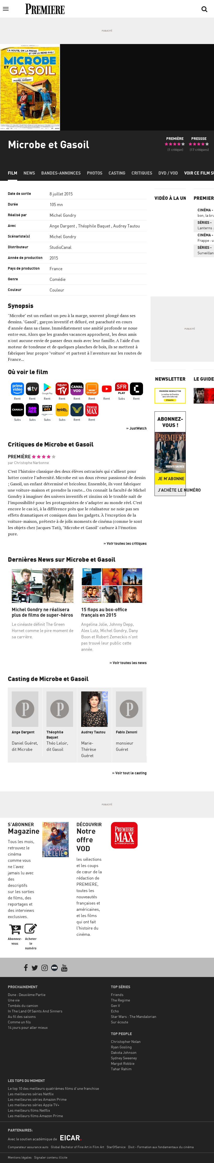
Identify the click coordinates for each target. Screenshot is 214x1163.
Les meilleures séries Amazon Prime (37, 1099)
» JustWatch (136, 428)
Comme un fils (19, 1022)
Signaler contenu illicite (50, 1157)
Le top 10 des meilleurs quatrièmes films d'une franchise (53, 1088)
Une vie (14, 1000)
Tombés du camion (23, 1005)
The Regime (120, 1000)
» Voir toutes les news (128, 662)
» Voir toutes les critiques (125, 543)
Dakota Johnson (123, 1052)
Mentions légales (20, 1157)
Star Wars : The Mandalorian (133, 1016)
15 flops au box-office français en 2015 (104, 612)
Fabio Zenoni (126, 732)
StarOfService (116, 1147)
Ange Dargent (62, 225)
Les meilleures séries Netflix (31, 1094)
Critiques (142, 173)
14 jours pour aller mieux (28, 1027)
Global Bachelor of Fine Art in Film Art (77, 1147)
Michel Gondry (63, 215)
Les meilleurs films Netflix (29, 1110)
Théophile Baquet (94, 225)
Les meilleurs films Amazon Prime (35, 1115)
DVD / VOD (168, 173)
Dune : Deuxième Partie (26, 994)
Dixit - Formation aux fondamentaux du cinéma (161, 1147)
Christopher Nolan (126, 1041)
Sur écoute (119, 1022)
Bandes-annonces (61, 173)
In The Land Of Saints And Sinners (35, 1011)
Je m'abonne (171, 478)
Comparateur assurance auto (28, 1147)
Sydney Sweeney (124, 1058)
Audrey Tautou (126, 225)
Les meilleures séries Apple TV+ (33, 1105)
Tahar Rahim (121, 1069)
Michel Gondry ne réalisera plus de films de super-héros (42, 612)
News (29, 173)
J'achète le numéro (172, 490)
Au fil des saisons (22, 1016)
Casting (117, 173)
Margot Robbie (122, 1063)
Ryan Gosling (121, 1047)
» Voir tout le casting (129, 773)
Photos (94, 173)
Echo (115, 1011)
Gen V (115, 1005)
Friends (117, 994)
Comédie (58, 279)
